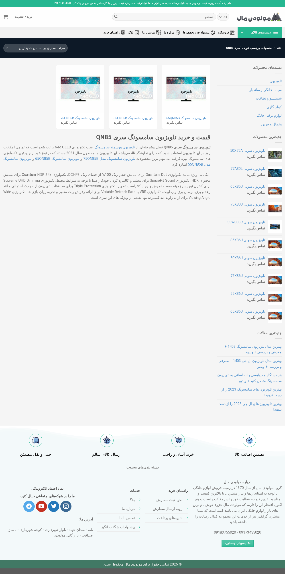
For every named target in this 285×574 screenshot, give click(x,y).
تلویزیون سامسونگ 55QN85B (133, 118)
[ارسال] (116, 17)
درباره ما (169, 32)
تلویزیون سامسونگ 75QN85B (80, 118)
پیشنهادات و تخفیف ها (196, 32)
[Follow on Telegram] (29, 506)
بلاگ (131, 32)
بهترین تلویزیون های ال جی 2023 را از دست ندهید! (250, 407)
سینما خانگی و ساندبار (265, 90)
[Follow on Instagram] (65, 506)
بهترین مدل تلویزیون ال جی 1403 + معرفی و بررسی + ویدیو (250, 364)
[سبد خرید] (5, 17)
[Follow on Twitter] (53, 506)
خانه (279, 48)
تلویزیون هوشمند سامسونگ (115, 147)
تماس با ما (148, 32)
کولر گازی (274, 107)
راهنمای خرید (112, 32)
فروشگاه (223, 32)
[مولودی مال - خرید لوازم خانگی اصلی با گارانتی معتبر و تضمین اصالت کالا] (259, 17)
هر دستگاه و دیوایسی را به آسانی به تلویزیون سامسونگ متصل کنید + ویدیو (249, 378)
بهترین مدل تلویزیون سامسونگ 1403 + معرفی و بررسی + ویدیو (253, 349)
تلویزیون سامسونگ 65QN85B (186, 118)
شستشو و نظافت (269, 98)
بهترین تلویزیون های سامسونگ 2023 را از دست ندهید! (251, 392)
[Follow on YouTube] (41, 506)
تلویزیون (276, 81)
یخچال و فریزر (271, 124)
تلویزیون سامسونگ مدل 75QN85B (109, 158)
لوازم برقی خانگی (268, 115)
